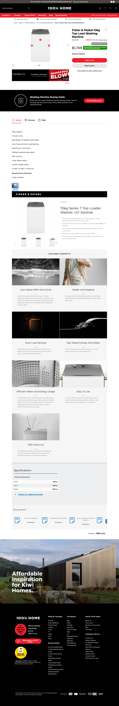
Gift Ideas (88, 629)
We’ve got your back (92, 658)
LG (68, 634)
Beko (68, 620)
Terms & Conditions (30, 694)
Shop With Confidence (92, 647)
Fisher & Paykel (72, 629)
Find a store (89, 623)
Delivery (88, 649)
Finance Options (90, 640)
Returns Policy (90, 653)
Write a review (103, 40)
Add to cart (89, 60)
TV (49, 631)
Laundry (21, 22)
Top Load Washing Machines (45, 22)
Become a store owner (92, 625)
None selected (112, 15)
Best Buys (42, 15)
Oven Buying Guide (54, 662)
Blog (51, 15)
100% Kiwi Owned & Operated (48, 19)
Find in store (90, 66)
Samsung (70, 640)
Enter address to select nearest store (89, 70)
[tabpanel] (40, 45)
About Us (88, 620)
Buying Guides (61, 15)
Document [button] (31, 522)
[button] (111, 2)
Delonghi (69, 625)
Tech (49, 636)
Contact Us (89, 638)
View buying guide (94, 100)
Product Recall (90, 656)
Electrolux (70, 627)
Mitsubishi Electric (72, 636)
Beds (50, 638)
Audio (50, 634)
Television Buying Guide (55, 669)
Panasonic (70, 638)
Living (50, 629)
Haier (68, 631)
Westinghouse (71, 643)
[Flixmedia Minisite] (59, 187)
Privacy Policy (19, 694)
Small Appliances (53, 623)
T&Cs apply (18, 660)
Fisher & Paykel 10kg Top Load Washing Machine (69, 22)
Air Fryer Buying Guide (55, 647)
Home (15, 22)
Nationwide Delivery (22, 19)
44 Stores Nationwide (74, 19)
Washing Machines (30, 22)
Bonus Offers (30, 15)
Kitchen (50, 620)
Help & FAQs (89, 651)
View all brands (71, 645)
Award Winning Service (98, 19)
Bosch (69, 623)
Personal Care (52, 625)
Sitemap (39, 694)
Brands (17, 15)
